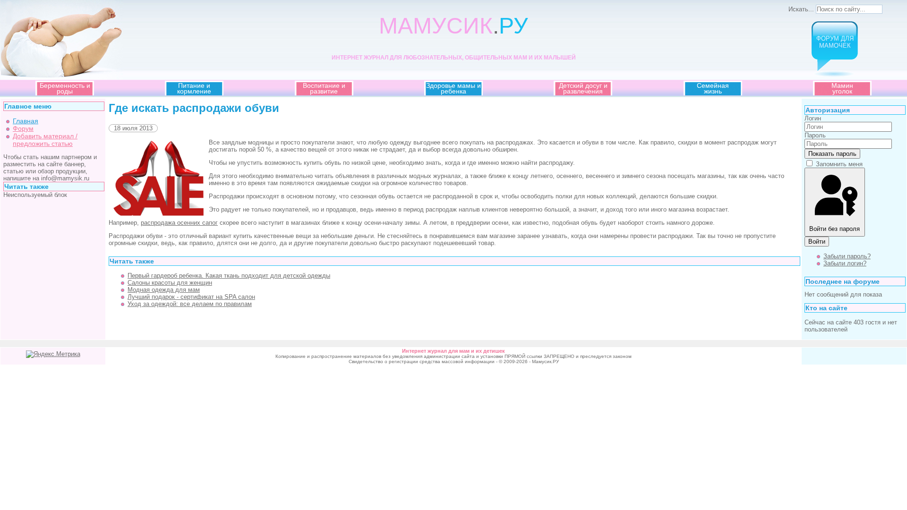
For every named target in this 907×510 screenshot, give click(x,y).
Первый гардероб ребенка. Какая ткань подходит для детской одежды (229, 275)
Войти (816, 241)
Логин (812, 118)
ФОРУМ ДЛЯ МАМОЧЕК (835, 42)
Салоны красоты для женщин (170, 282)
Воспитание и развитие (324, 88)
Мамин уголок (842, 88)
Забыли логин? (844, 263)
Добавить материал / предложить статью (45, 139)
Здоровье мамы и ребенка (453, 88)
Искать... (801, 9)
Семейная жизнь (713, 88)
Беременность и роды (65, 88)
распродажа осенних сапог (179, 222)
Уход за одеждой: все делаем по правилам (190, 303)
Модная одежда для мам (164, 289)
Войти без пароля (834, 228)
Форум (23, 128)
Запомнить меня (839, 164)
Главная (25, 121)
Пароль (815, 135)
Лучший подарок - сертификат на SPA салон (191, 296)
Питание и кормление (194, 88)
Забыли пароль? (847, 256)
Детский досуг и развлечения (583, 88)
